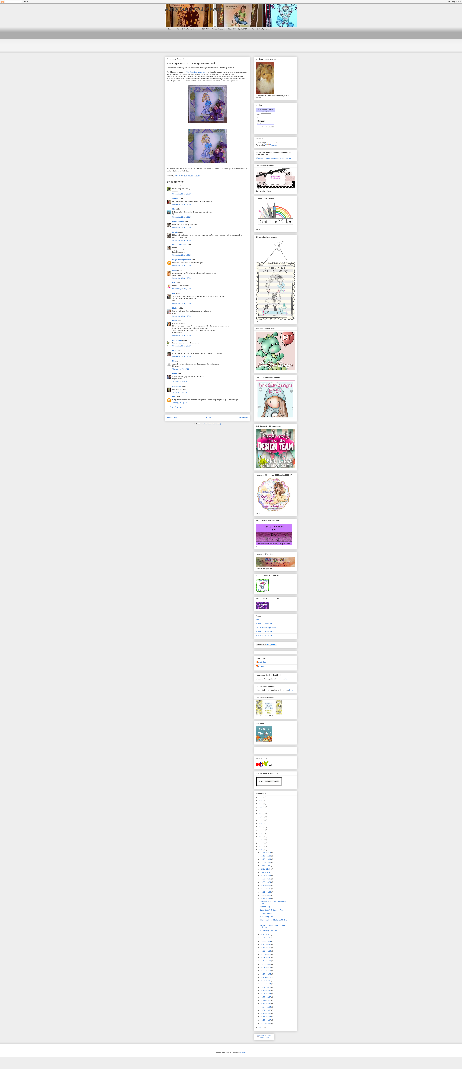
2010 (261, 850)
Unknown (261, 666)
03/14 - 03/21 (266, 990)
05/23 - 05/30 (266, 958)
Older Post (243, 418)
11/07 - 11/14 (266, 872)
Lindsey (175, 308)
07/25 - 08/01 (266, 895)
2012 (261, 843)
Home (170, 29)
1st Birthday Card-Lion (268, 930)
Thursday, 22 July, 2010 (180, 369)
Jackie (174, 186)
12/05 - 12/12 (266, 862)
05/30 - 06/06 (266, 954)
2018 (261, 823)
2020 (261, 817)
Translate (273, 145)
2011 (261, 846)
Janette (175, 232)
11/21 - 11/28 (266, 869)
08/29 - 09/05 (266, 879)
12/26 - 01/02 (266, 852)
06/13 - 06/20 (266, 948)
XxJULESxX (176, 386)
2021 (261, 813)
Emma (174, 374)
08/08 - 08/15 (266, 889)
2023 (261, 807)
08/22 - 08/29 (266, 882)
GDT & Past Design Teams (212, 29)
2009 (261, 1027)
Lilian (174, 397)
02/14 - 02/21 (266, 1003)
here (287, 679)
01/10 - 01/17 (266, 1020)
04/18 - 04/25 (266, 974)
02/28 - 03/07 (266, 997)
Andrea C (175, 198)
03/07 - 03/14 (266, 994)
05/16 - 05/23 (266, 961)
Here (291, 690)
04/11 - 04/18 (266, 977)
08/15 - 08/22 (266, 885)
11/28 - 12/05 (266, 866)
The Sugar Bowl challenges (196, 72)
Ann (173, 293)
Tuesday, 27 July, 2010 (180, 403)
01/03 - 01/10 (266, 1023)
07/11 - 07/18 (266, 935)
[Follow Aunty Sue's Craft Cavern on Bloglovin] (266, 645)
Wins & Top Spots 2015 (186, 29)
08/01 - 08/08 (266, 892)
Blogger (243, 1052)
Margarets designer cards (181, 260)
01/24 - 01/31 (266, 1013)
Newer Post (172, 418)
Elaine (174, 321)
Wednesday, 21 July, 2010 (181, 194)
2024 (261, 804)
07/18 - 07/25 (266, 898)
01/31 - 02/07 (266, 1010)
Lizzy (174, 350)
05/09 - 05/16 (266, 964)
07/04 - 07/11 (266, 938)
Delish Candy (265, 907)
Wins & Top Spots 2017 (261, 29)
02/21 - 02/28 (266, 1000)
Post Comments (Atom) (212, 424)
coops (174, 270)
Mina (174, 361)
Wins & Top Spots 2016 (237, 29)
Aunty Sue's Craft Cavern (193, 9)
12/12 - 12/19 (266, 859)
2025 (261, 800)
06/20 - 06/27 (266, 944)
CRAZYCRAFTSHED (179, 245)
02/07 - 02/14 (266, 1007)
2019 (261, 820)
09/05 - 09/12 (266, 875)
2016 (261, 830)
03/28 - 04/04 (266, 984)
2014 (261, 836)
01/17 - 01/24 (266, 1017)
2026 (261, 797)
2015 (261, 833)
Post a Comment (176, 407)
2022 (261, 810)
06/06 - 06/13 (266, 951)
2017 (261, 827)
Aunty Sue (262, 662)
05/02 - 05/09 (266, 967)
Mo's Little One (266, 913)
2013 (261, 840)
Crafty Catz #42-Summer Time (271, 910)
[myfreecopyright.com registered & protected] (273, 158)
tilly (173, 209)
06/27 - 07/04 (266, 941)
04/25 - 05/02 (266, 971)
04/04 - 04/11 (266, 981)
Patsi (174, 283)
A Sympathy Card (266, 916)
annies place (177, 340)
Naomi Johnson (178, 222)
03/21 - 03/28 (266, 987)
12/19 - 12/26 (266, 856)
